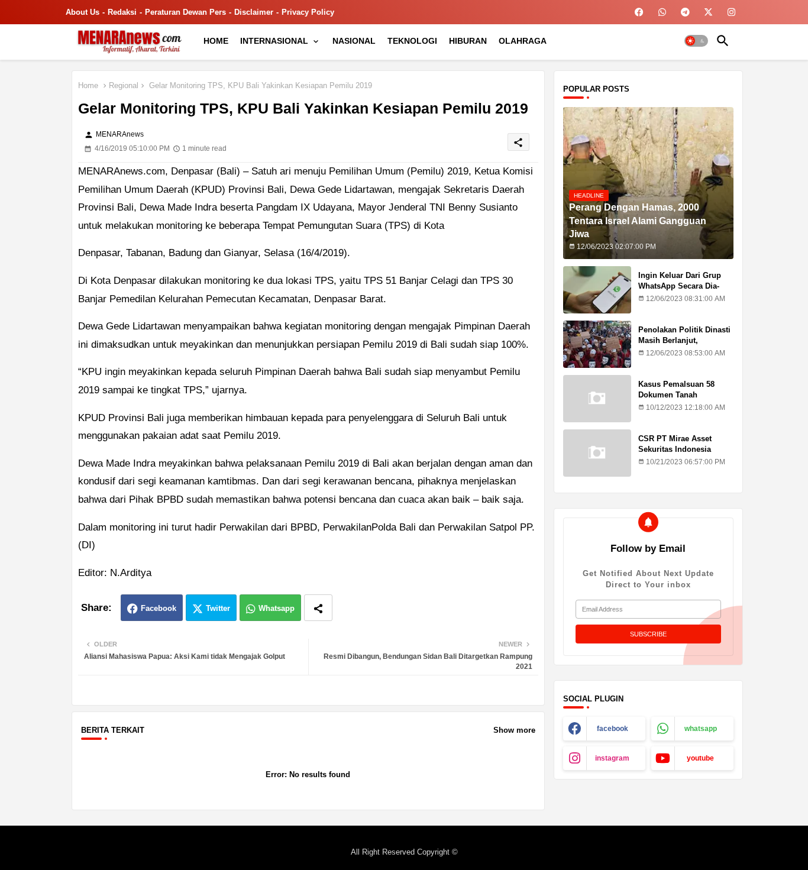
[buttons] (639, 12)
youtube (700, 758)
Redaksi (122, 12)
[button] (696, 41)
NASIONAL (354, 41)
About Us (82, 12)
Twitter (218, 608)
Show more (514, 730)
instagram (612, 758)
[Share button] (318, 607)
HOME (215, 41)
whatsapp (700, 729)
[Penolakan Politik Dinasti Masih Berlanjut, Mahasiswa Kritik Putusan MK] (597, 344)
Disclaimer (253, 12)
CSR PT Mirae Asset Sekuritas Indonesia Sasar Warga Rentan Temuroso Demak (675, 455)
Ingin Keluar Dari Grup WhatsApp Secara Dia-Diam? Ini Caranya (679, 286)
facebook (612, 729)
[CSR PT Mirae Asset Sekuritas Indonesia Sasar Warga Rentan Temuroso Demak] (597, 453)
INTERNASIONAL (274, 41)
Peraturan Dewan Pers (185, 12)
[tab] (216, 40)
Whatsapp (276, 608)
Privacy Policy (308, 12)
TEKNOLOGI (412, 41)
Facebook (158, 608)
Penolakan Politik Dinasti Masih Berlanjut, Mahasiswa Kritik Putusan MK (685, 346)
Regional (123, 85)
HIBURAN (468, 41)
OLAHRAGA (523, 41)
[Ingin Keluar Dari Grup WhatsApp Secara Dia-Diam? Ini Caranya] (597, 289)
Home (88, 85)
